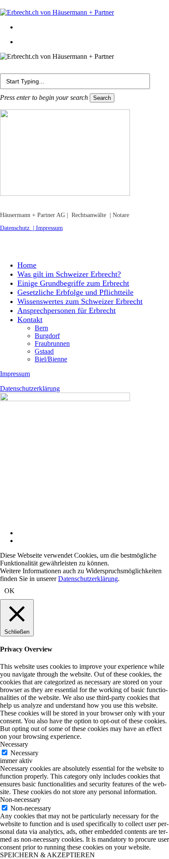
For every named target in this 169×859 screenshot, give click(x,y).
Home (26, 265)
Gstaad (44, 351)
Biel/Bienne (51, 359)
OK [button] (9, 590)
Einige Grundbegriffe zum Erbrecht (73, 283)
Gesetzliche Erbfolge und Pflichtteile (75, 292)
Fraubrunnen (52, 343)
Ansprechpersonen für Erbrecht (66, 310)
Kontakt (29, 319)
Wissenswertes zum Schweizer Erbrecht (80, 301)
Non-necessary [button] (20, 799)
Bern (41, 328)
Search (102, 98)
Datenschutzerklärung (30, 388)
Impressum (49, 228)
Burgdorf (47, 335)
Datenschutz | (18, 228)
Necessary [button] (14, 744)
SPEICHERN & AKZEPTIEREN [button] (47, 855)
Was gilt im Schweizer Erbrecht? (69, 274)
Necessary (24, 753)
